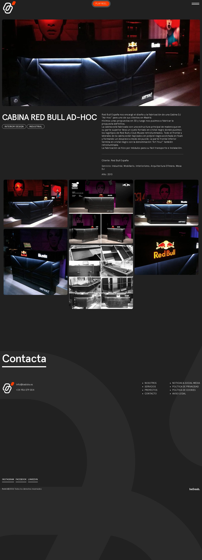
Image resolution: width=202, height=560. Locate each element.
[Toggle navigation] (167, 2)
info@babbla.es (24, 384)
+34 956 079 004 (25, 389)
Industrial (35, 126)
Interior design (14, 126)
